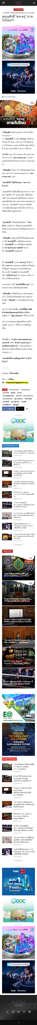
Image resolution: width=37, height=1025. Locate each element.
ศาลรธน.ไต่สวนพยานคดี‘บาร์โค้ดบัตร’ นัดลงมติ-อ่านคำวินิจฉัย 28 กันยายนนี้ (24, 536)
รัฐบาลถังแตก (18, 399)
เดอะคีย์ (23, 402)
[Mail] (18, 1012)
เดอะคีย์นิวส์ (6, 405)
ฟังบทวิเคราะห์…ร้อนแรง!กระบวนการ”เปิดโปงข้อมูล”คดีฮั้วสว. (24, 494)
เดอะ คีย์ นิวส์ (15, 402)
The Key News (14, 390)
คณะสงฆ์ (6, 393)
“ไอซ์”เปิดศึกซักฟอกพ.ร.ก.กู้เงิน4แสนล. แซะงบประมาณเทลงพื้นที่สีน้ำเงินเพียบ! (23, 526)
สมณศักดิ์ (6, 402)
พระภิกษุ (18, 396)
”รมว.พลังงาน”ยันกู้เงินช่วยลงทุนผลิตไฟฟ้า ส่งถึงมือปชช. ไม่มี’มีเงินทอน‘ (24, 484)
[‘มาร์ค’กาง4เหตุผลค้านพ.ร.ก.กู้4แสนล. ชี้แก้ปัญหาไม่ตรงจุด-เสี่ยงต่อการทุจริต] (7, 505)
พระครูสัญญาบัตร (8, 396)
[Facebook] (7, 1012)
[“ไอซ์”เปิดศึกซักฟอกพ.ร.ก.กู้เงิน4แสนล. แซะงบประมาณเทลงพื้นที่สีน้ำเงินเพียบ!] (7, 526)
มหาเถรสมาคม (7, 399)
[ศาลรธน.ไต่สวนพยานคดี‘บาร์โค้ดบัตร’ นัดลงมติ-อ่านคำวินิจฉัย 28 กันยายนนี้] (7, 536)
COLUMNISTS (6, 456)
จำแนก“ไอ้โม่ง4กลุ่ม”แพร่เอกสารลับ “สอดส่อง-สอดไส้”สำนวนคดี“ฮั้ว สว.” (24, 462)
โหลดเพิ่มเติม (17, 545)
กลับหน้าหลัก (19, 1019)
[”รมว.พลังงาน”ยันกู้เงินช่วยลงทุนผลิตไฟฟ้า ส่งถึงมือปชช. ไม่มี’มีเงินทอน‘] (7, 484)
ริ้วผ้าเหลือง (28, 399)
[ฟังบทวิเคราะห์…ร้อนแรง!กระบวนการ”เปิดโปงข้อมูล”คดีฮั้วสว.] (7, 494)
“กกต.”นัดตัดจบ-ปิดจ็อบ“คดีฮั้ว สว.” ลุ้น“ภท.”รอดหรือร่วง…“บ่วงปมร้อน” (24, 766)
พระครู (19, 393)
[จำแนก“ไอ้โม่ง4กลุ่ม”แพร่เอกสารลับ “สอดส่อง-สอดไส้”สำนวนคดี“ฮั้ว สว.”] (7, 463)
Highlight (5, 476)
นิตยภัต (13, 393)
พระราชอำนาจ (28, 396)
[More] (27, 409)
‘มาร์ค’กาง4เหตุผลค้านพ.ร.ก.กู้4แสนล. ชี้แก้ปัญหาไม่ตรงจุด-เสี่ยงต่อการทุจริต (24, 505)
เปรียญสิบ (16, 405)
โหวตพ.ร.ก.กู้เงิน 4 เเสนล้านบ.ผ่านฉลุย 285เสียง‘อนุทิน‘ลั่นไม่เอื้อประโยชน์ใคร (24, 473)
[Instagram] (13, 1012)
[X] (24, 1012)
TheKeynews (25, 390)
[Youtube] (30, 1012)
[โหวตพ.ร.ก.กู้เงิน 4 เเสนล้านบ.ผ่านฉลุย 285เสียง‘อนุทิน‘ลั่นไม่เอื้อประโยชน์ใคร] (7, 473)
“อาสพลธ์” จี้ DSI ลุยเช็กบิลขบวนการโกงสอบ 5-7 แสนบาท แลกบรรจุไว (18, 13)
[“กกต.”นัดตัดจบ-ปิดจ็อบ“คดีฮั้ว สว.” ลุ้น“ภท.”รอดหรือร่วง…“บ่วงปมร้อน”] (7, 453)
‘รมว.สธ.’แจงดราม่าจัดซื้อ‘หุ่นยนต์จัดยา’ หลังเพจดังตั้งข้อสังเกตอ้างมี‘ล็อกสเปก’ (24, 515)
